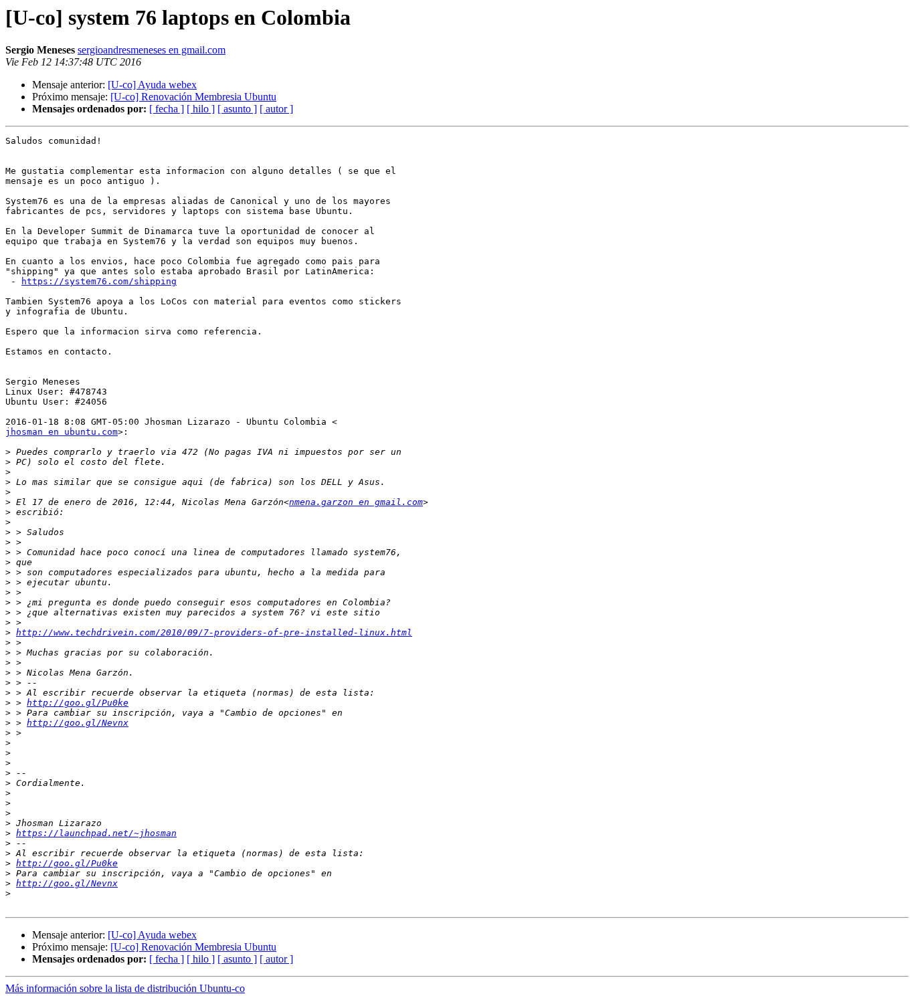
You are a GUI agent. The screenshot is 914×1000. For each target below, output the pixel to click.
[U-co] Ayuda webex (152, 84)
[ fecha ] (166, 108)
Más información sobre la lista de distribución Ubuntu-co (125, 988)
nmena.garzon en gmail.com (356, 502)
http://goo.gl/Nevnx (77, 723)
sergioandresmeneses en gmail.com (151, 50)
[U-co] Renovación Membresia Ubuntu (193, 96)
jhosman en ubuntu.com (61, 432)
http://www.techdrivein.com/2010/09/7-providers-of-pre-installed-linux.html (214, 632)
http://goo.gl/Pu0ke (77, 703)
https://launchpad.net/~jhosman (96, 833)
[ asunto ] (237, 108)
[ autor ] (276, 108)
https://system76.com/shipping (99, 281)
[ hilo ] (201, 108)
